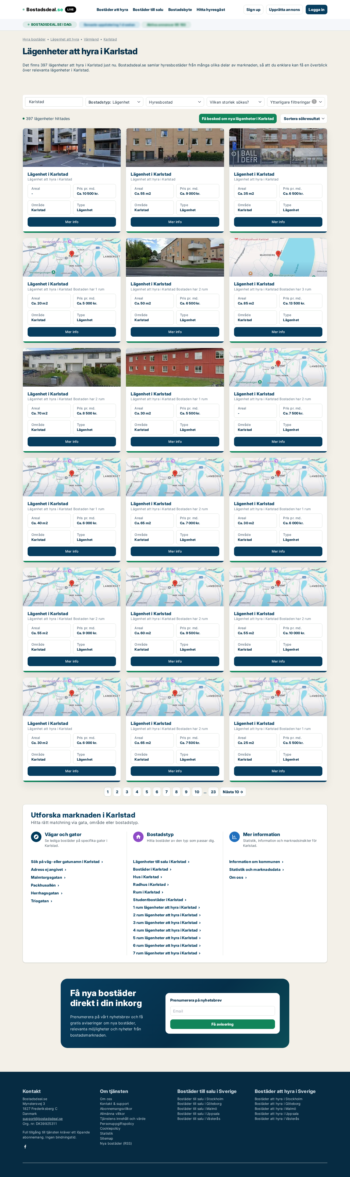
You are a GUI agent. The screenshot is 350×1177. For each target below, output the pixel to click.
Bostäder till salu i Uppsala (198, 1114)
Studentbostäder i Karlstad (158, 899)
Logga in (317, 9)
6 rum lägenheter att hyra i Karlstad (165, 945)
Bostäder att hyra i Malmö (275, 1109)
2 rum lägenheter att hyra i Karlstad (165, 915)
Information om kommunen (254, 861)
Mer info (72, 222)
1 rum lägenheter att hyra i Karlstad (165, 907)
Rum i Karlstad (146, 892)
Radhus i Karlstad (149, 884)
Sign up (253, 9)
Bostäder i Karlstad (150, 869)
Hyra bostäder (34, 39)
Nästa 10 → (233, 791)
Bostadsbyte (180, 9)
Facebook (25, 1147)
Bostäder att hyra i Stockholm (278, 1099)
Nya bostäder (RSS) (116, 1143)
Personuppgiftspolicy (117, 1124)
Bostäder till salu (148, 9)
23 (213, 791)
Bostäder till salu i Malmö (197, 1109)
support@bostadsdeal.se (43, 1119)
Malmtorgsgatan (46, 877)
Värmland (91, 39)
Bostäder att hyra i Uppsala (277, 1114)
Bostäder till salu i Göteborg (199, 1104)
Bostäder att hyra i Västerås (277, 1119)
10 (197, 791)
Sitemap (106, 1138)
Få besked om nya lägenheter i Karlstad (238, 118)
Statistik (106, 1133)
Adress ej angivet (47, 869)
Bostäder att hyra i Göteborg (278, 1104)
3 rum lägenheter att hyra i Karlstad (165, 922)
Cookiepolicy (110, 1128)
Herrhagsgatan (45, 893)
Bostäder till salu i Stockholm (200, 1099)
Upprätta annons (284, 9)
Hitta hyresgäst (211, 9)
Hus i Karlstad (146, 876)
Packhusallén (43, 885)
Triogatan (40, 900)
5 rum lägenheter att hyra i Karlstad (165, 937)
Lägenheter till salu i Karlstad (159, 861)
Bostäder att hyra (112, 9)
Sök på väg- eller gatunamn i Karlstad (65, 861)
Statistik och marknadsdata (254, 869)
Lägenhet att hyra (64, 39)
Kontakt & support (114, 1104)
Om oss (236, 877)
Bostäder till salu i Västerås (198, 1119)
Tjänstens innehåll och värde (123, 1119)
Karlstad (110, 39)
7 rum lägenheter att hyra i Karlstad (165, 953)
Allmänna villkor (112, 1114)
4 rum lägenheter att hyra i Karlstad (165, 930)
